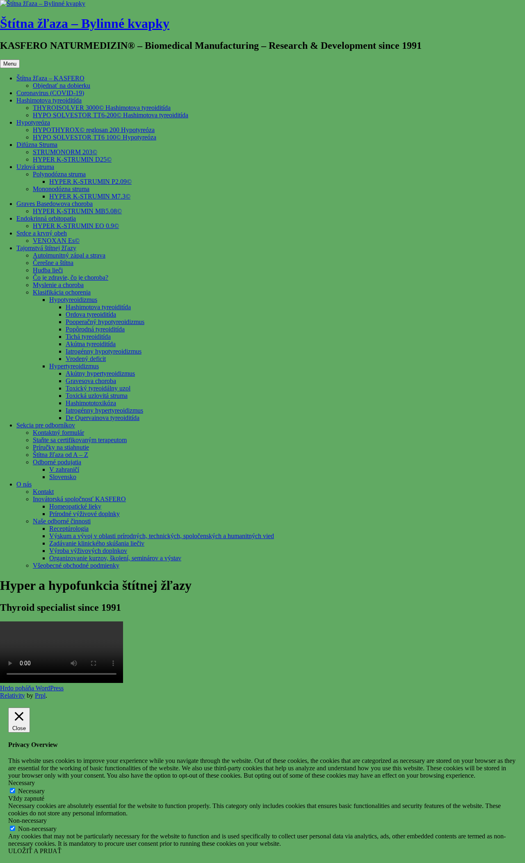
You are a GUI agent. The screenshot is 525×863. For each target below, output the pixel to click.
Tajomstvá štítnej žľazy (46, 247)
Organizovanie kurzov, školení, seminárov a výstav (115, 558)
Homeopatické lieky (75, 506)
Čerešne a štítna (53, 262)
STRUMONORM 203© (65, 151)
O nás (24, 484)
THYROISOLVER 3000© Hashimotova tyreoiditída (102, 107)
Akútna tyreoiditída (91, 343)
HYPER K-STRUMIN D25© (72, 159)
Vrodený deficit (86, 358)
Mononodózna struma (61, 188)
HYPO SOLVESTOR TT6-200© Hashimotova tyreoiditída (110, 115)
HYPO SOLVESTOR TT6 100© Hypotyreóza (94, 137)
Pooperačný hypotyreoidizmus (105, 321)
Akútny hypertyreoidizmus (100, 373)
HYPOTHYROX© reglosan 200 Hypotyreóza (94, 129)
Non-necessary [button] (27, 820)
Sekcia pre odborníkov (45, 425)
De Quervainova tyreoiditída (102, 417)
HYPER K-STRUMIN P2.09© (90, 181)
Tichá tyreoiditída (88, 336)
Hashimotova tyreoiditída (49, 100)
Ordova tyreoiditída (91, 314)
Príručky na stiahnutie (61, 447)
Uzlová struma (35, 166)
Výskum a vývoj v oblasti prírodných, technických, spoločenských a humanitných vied (161, 535)
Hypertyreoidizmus (74, 366)
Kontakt (43, 491)
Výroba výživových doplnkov (88, 550)
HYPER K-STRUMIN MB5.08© (77, 211)
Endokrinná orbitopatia (46, 218)
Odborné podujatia (57, 462)
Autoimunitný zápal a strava (69, 255)
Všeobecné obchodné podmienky (76, 565)
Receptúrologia (69, 528)
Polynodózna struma (59, 174)
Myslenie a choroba (58, 284)
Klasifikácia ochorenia (62, 292)
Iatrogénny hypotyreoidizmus (104, 351)
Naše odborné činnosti (62, 521)
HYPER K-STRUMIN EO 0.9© (76, 225)
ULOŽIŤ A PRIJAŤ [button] (35, 850)
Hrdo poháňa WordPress (32, 688)
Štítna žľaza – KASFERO (50, 78)
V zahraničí (64, 469)
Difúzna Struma (36, 144)
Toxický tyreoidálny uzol (98, 388)
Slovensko (62, 476)
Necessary (31, 791)
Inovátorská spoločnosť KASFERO (79, 498)
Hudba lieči (48, 270)
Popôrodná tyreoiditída (95, 329)
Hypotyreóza (33, 122)
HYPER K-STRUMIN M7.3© (89, 196)
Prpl (40, 695)
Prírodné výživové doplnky (84, 513)
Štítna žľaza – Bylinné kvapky (84, 23)
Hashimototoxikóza (91, 403)
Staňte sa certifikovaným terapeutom (80, 439)
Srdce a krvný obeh (41, 233)
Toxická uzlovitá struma (97, 395)
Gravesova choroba (91, 380)
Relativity (12, 695)
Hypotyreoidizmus (73, 299)
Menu (9, 64)
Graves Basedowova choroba (54, 203)
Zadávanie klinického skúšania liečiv (96, 543)
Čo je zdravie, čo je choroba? (70, 277)
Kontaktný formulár (58, 432)
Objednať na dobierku (61, 85)
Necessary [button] (21, 782)
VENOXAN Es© (56, 240)
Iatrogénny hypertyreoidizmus (104, 410)
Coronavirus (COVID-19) (50, 92)
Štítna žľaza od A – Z (60, 454)
